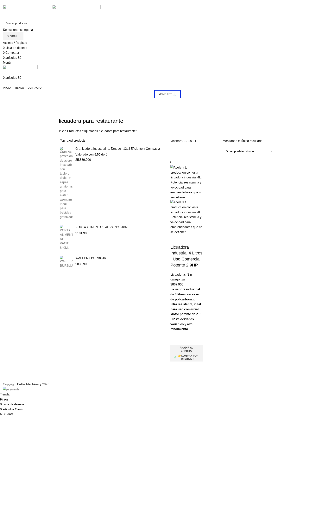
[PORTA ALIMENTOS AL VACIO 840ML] (66, 237)
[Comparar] (175, 239)
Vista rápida (175, 366)
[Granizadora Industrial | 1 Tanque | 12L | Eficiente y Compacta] (66, 183)
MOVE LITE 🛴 (167, 94)
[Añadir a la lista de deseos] (175, 340)
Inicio (63, 131)
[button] (186, 349)
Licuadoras (178, 274)
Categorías (67, 103)
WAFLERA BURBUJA (90, 258)
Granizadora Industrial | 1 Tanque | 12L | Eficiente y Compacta (117, 148)
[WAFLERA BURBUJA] (66, 262)
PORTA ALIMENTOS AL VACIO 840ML (102, 227)
